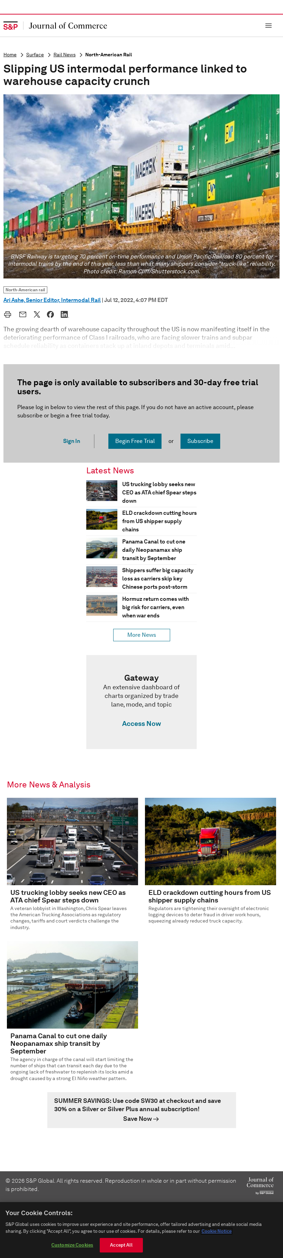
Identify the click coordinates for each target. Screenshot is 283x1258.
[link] (141, 702)
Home (10, 55)
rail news (64, 55)
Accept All (121, 1245)
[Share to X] (37, 314)
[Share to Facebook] (50, 314)
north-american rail (108, 55)
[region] (141, 1230)
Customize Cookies (72, 1245)
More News (141, 635)
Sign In (71, 441)
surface (35, 55)
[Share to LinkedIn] (65, 314)
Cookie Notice (217, 1231)
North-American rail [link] (25, 289)
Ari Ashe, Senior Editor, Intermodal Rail (52, 300)
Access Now (141, 723)
